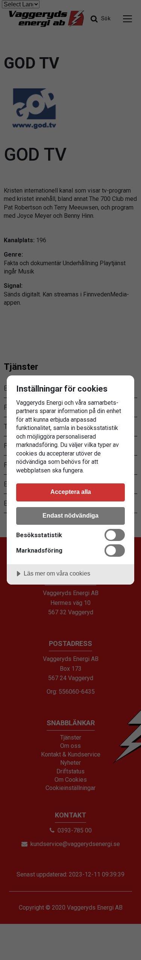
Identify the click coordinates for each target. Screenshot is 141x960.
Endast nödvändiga (70, 515)
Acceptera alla (70, 491)
